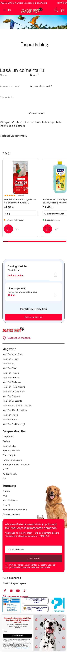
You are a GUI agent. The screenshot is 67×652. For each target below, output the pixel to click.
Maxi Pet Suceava (11, 396)
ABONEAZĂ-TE (17, 636)
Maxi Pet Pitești (10, 414)
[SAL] (36, 608)
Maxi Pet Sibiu (9, 368)
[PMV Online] (11, 604)
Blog (4, 495)
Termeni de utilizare (12, 459)
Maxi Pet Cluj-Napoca (13, 391)
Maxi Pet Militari (10, 358)
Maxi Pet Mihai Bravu (12, 354)
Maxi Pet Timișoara (11, 382)
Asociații (6, 505)
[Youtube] (18, 590)
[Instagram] (11, 590)
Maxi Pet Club (9, 446)
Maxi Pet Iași (8, 363)
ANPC (5, 469)
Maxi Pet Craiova (10, 377)
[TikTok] (24, 590)
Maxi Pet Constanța (12, 400)
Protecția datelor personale (16, 464)
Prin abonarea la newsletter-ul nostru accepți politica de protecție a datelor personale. (32, 566)
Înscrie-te (33, 558)
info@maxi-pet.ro (18, 583)
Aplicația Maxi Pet (11, 450)
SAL (4, 478)
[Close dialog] (63, 617)
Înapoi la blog (35, 45)
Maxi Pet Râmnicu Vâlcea (15, 410)
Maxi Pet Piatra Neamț (13, 386)
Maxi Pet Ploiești (10, 372)
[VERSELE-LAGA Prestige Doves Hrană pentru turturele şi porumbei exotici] (21, 177)
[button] (62, 10)
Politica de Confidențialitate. (22, 647)
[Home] (33, 329)
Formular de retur (11, 514)
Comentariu (37, 113)
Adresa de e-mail (41, 86)
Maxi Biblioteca (10, 500)
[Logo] (32, 10)
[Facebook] (4, 590)
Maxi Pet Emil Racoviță (13, 424)
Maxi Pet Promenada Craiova (16, 405)
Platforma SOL (9, 473)
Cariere (6, 441)
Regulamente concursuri (14, 509)
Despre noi (7, 436)
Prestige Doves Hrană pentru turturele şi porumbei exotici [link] (20, 201)
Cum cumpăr (9, 455)
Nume (34, 75)
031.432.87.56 (14, 578)
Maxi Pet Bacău (10, 419)
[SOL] (36, 600)
